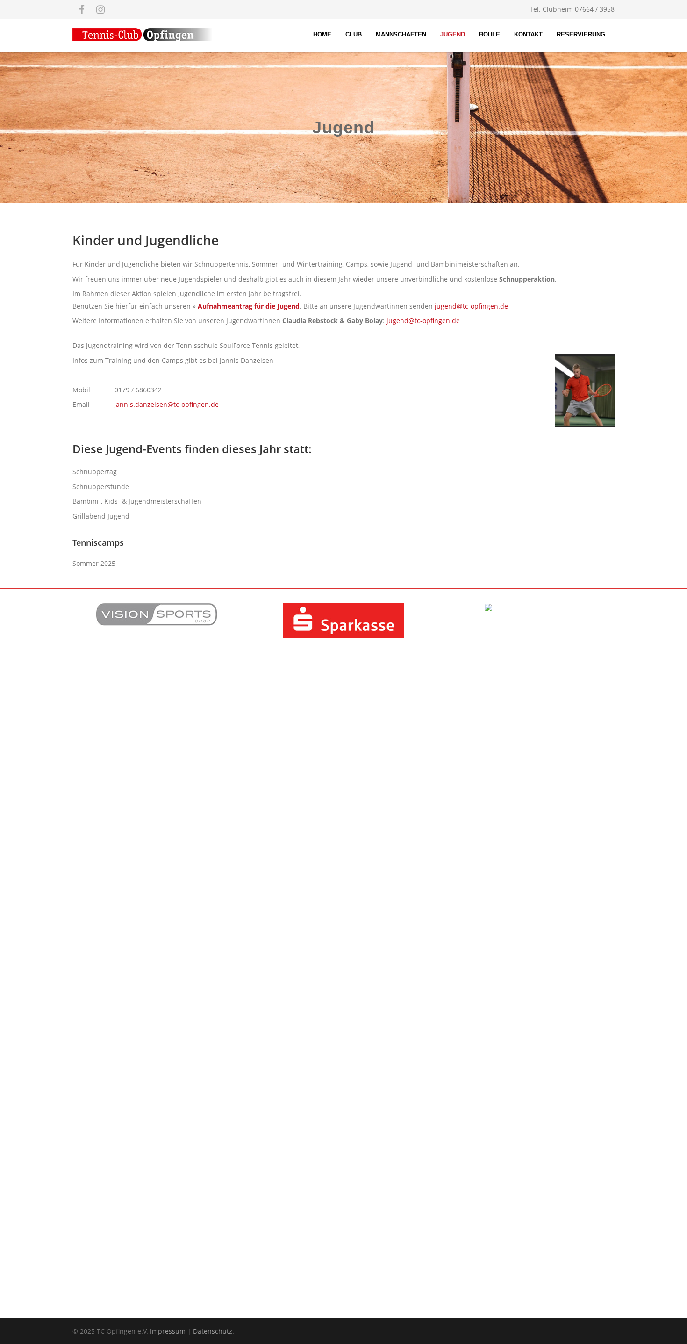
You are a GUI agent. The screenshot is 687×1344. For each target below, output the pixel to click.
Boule (489, 34)
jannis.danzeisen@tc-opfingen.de (166, 404)
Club (353, 34)
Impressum (168, 1331)
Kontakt (528, 34)
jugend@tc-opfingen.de (471, 306)
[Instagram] (100, 9)
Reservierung (581, 34)
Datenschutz (212, 1331)
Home (322, 34)
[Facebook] (81, 9)
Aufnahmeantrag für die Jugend (249, 306)
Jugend (452, 34)
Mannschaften (401, 34)
